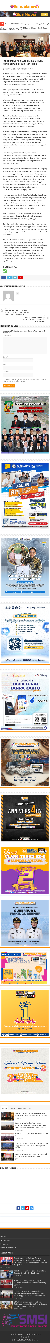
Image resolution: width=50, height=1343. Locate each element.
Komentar (7, 336)
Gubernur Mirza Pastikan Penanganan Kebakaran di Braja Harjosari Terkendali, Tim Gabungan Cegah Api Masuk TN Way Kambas (30, 1125)
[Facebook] (18, 1208)
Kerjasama (4, 1244)
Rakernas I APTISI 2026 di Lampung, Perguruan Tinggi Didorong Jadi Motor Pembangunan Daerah (31, 1146)
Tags (30, 1108)
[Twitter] (23, 1208)
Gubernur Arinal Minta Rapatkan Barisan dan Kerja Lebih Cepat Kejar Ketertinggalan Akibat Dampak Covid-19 (30, 1293)
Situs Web (6, 372)
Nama (5, 357)
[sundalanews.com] (25, 6)
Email (5, 364)
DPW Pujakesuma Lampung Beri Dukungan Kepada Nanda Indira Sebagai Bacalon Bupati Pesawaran (30, 1304)
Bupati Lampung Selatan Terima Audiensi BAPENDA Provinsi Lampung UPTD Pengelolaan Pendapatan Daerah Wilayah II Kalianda (30, 1261)
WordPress (21, 1334)
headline (30, 68)
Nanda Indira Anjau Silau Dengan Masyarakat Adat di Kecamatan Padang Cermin (30, 1282)
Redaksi (3, 1236)
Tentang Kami (5, 1240)
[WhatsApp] (5, 271)
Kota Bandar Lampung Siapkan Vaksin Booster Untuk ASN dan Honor (30, 1272)
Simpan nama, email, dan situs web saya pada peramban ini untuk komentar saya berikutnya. (24, 380)
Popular (12, 1108)
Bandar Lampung (14, 28)
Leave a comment (10, 70)
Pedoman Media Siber (8, 1248)
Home (4, 28)
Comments (22, 1108)
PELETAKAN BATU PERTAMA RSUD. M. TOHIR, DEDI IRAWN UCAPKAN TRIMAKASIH (17, 311)
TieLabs (38, 1334)
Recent (4, 1108)
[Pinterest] (27, 1208)
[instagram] (31, 1208)
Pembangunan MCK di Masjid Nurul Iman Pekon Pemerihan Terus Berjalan (34, 318)
